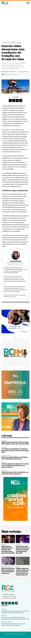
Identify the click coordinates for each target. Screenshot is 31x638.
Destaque (18, 42)
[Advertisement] (15, 22)
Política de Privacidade (8, 594)
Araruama (4, 440)
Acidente (4, 462)
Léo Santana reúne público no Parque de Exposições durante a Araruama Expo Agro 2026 (15, 450)
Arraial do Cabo (5, 42)
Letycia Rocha (15, 261)
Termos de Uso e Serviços (9, 596)
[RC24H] (5, 3)
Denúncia (12, 42)
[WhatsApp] (20, 100)
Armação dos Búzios (6, 455)
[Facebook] (10, 100)
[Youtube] (16, 603)
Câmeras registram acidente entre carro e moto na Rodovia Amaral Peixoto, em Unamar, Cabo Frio (15, 465)
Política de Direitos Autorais (9, 598)
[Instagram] (6, 603)
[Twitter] (13, 100)
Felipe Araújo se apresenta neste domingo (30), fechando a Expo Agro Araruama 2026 (8, 550)
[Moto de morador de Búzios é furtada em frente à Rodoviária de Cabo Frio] (8, 561)
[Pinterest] (17, 100)
